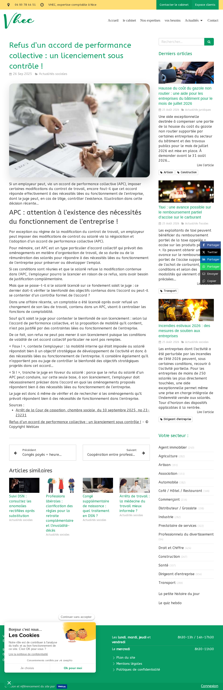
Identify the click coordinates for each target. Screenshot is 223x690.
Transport (167, 583)
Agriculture (168, 456)
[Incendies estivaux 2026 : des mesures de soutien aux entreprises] (186, 310)
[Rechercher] (209, 42)
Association (168, 473)
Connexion (209, 686)
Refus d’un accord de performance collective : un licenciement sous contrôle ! (75, 422)
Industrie (166, 517)
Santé (163, 565)
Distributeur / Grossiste (178, 508)
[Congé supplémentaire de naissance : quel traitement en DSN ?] (98, 485)
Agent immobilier (173, 447)
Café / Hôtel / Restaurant (180, 491)
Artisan (165, 465)
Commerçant (169, 499)
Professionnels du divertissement (186, 534)
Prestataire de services (177, 526)
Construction (169, 556)
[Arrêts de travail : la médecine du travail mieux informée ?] (135, 485)
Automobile (168, 482)
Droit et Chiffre (171, 548)
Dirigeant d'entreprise (176, 574)
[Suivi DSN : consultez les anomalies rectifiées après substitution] (24, 485)
